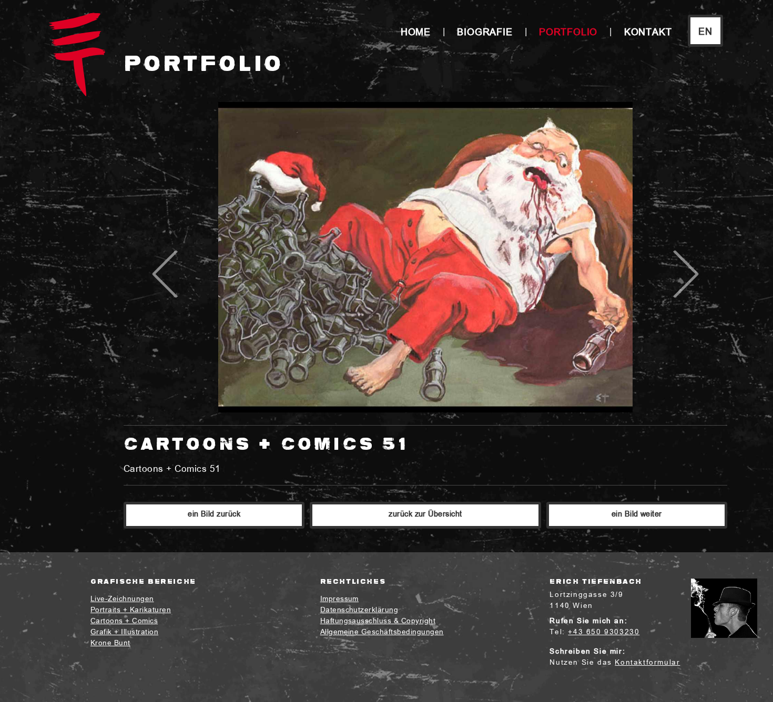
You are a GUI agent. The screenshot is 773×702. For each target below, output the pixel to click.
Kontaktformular (647, 662)
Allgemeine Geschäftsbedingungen (382, 632)
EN (705, 32)
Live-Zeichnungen (122, 599)
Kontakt (648, 33)
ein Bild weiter (637, 515)
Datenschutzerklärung (359, 610)
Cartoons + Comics (124, 621)
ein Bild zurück (214, 515)
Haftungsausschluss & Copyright (377, 621)
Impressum (339, 599)
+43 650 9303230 (603, 632)
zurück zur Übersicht (425, 515)
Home (416, 33)
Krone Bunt (110, 643)
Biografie (484, 33)
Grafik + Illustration (124, 632)
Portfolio (568, 33)
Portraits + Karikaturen (130, 610)
